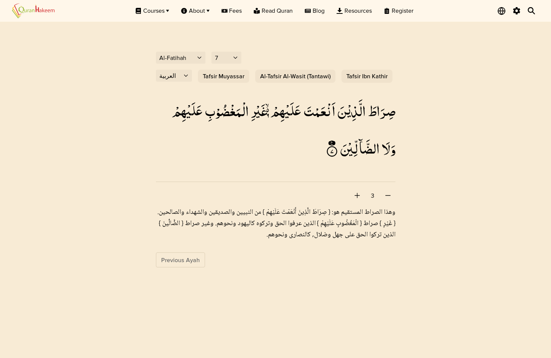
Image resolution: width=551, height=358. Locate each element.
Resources (358, 10)
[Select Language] (501, 10)
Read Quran (277, 10)
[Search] (531, 10)
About (197, 10)
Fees (235, 10)
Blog (319, 10)
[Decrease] (387, 195)
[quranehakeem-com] (33, 10)
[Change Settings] (516, 10)
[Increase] (357, 195)
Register (402, 10)
